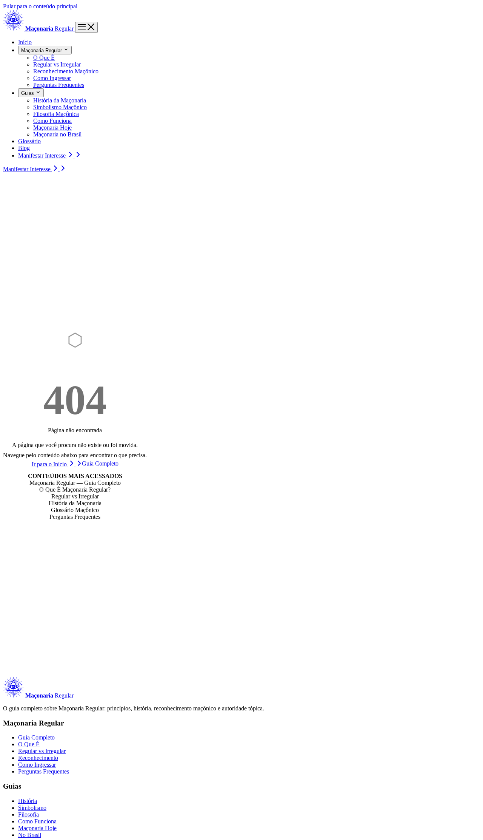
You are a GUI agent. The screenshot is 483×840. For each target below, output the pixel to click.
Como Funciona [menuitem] (52, 121)
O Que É (29, 744)
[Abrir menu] (86, 27)
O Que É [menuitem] (44, 57)
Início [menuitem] (25, 42)
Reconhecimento (38, 758)
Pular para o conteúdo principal (40, 6)
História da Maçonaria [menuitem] (59, 100)
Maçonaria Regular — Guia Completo (75, 483)
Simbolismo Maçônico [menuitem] (60, 107)
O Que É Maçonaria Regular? (75, 489)
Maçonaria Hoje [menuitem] (52, 127)
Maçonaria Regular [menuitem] (42, 50)
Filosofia (28, 814)
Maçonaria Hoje (37, 828)
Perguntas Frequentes (74, 517)
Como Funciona (37, 821)
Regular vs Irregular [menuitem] (57, 64)
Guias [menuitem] (28, 93)
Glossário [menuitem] (29, 141)
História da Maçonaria (75, 503)
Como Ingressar (37, 764)
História (27, 801)
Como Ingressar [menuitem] (52, 78)
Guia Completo (36, 737)
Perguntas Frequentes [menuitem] (58, 85)
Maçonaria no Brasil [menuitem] (57, 134)
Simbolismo (32, 807)
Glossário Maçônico (75, 510)
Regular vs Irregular (75, 496)
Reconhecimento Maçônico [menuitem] (65, 71)
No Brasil (29, 835)
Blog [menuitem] (24, 148)
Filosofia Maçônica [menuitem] (56, 114)
